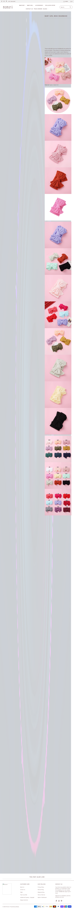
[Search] (70, 7)
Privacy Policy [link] (41, 887)
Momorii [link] (8, 906)
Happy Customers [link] (24, 900)
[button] (22, 5)
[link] (1, 1)
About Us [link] (22, 887)
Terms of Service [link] (41, 894)
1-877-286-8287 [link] (11, 1)
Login (66, 1)
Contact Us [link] (22, 889)
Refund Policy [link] (41, 889)
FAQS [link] (21, 892)
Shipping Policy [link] (41, 892)
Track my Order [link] (23, 894)
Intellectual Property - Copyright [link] (27, 897)
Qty (45, 38)
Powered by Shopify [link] (14, 906)
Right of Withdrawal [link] (42, 897)
